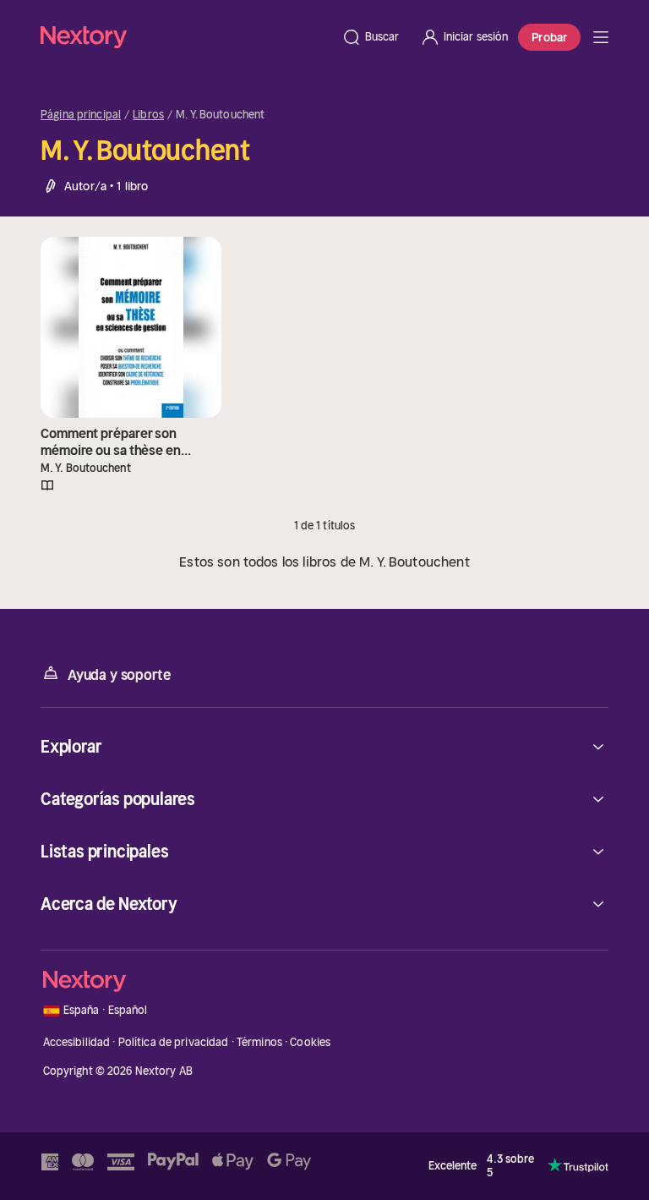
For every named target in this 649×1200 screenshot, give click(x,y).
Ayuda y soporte (119, 675)
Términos (259, 1042)
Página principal (81, 115)
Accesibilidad (77, 1042)
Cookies (310, 1042)
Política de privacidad (173, 1042)
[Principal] (601, 37)
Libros (148, 115)
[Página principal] (186, 36)
